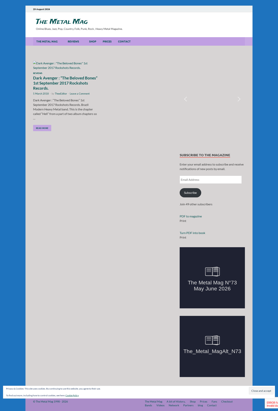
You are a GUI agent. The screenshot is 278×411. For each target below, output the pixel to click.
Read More (40, 127)
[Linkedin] (232, 9)
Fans (214, 401)
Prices (107, 41)
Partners (188, 405)
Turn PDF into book (192, 233)
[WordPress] (243, 9)
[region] (212, 99)
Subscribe (190, 192)
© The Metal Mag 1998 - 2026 (50, 401)
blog (200, 405)
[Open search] (243, 41)
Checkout (227, 401)
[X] (237, 9)
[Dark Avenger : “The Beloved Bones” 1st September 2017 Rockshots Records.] (66, 65)
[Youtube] (222, 9)
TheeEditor (61, 93)
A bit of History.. (176, 401)
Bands (148, 405)
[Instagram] (227, 9)
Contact (124, 41)
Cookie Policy (72, 395)
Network (174, 405)
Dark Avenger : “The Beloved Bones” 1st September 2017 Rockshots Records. (65, 83)
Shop (92, 41)
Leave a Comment (80, 93)
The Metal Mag (62, 22)
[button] (185, 99)
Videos (160, 405)
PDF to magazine (191, 216)
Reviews (73, 41)
